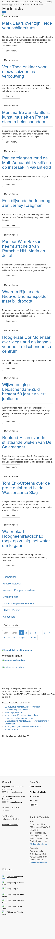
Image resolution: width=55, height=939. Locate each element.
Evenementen (10, 596)
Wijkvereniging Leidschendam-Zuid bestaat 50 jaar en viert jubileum (24, 391)
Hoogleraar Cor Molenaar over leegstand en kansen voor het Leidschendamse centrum (26, 344)
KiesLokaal (9, 616)
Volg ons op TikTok (14, 906)
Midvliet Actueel (12, 583)
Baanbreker (9, 577)
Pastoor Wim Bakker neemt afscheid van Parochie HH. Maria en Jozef (23, 248)
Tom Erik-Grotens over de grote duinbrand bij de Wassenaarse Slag (26, 487)
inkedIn (15, 877)
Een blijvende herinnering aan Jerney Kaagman (26, 202)
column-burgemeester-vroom (19, 603)
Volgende (23, 637)
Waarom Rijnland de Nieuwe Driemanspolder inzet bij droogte (25, 296)
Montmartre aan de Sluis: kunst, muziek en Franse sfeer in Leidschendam (26, 116)
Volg (9, 900)
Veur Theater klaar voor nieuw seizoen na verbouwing (24, 71)
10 (14, 637)
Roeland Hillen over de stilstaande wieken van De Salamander (26, 442)
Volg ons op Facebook (15, 882)
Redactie (34, 804)
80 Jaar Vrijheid (11, 610)
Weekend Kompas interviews (19, 590)
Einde (33, 637)
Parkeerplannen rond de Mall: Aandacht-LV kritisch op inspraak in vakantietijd (26, 162)
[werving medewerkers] (13, 659)
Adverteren (34, 796)
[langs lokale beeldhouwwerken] (18, 649)
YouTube (20, 900)
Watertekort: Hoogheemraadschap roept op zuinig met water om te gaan (26, 538)
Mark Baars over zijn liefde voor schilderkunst (27, 25)
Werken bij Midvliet (38, 792)
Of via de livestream (38, 844)
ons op (13, 900)
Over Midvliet (35, 786)
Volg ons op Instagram (15, 894)
